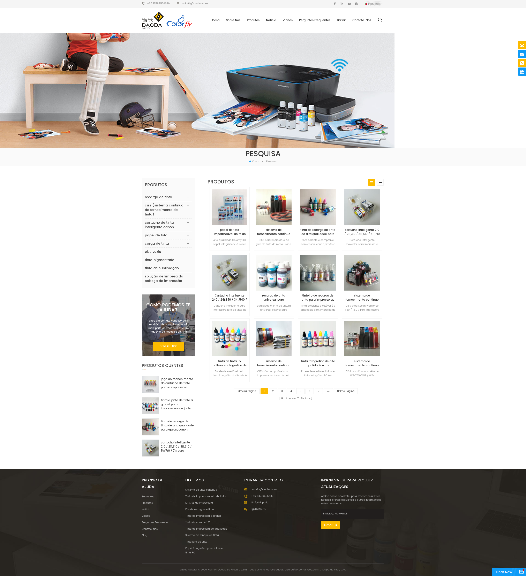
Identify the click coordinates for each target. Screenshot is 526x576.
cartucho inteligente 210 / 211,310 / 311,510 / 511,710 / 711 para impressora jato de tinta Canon (362, 232)
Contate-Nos (361, 20)
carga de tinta (157, 243)
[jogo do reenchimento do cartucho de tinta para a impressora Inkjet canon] (150, 384)
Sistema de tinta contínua (201, 490)
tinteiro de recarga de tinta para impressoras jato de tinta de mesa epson (318, 298)
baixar (341, 20)
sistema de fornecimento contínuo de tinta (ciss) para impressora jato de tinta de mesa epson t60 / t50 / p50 (362, 298)
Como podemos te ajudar (168, 308)
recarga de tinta (158, 197)
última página (345, 391)
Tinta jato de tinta (196, 542)
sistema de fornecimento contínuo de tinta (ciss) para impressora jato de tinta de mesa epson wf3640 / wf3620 (273, 232)
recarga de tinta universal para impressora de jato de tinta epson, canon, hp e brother (273, 298)
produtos (147, 503)
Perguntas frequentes (314, 20)
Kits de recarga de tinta (199, 509)
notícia (271, 20)
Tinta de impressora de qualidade (206, 529)
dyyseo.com (310, 570)
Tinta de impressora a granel (203, 516)
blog (144, 535)
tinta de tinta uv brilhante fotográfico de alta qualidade (230, 363)
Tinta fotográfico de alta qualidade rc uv (318, 363)
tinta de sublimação (162, 268)
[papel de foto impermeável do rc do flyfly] (229, 207)
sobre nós (233, 20)
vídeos (288, 20)
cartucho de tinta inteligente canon (159, 225)
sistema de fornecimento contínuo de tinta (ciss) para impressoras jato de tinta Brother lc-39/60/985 (273, 363)
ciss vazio (153, 251)
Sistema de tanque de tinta (202, 535)
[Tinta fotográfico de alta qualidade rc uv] (318, 338)
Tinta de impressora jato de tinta (205, 496)
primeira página (246, 391)
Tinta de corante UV (197, 522)
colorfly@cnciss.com (195, 4)
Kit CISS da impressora (199, 503)
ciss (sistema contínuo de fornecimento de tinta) (164, 210)
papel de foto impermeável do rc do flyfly (229, 232)
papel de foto (156, 235)
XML (343, 570)
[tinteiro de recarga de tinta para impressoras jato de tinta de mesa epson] (318, 273)
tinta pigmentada (159, 260)
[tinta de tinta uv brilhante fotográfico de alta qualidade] (229, 338)
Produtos (253, 20)
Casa (215, 20)
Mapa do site (330, 570)
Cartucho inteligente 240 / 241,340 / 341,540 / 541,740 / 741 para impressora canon (229, 298)
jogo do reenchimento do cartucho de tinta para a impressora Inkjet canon (177, 383)
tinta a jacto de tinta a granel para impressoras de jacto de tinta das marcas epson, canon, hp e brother (177, 404)
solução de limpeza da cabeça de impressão (164, 279)
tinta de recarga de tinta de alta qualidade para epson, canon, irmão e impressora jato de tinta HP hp (317, 232)
